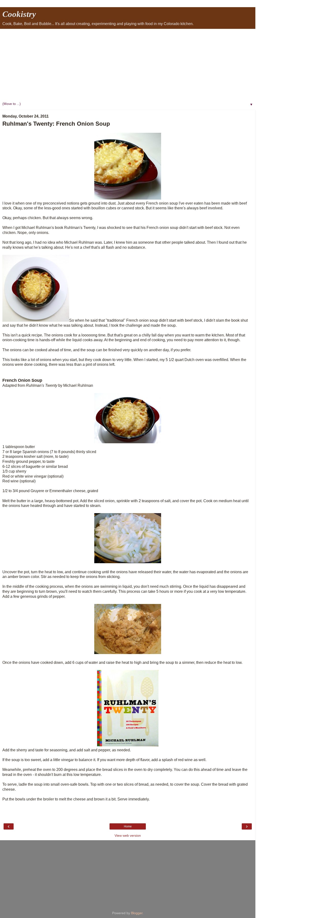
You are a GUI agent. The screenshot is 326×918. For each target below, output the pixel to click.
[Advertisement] (127, 64)
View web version (128, 835)
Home (128, 826)
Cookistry (19, 14)
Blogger (136, 913)
